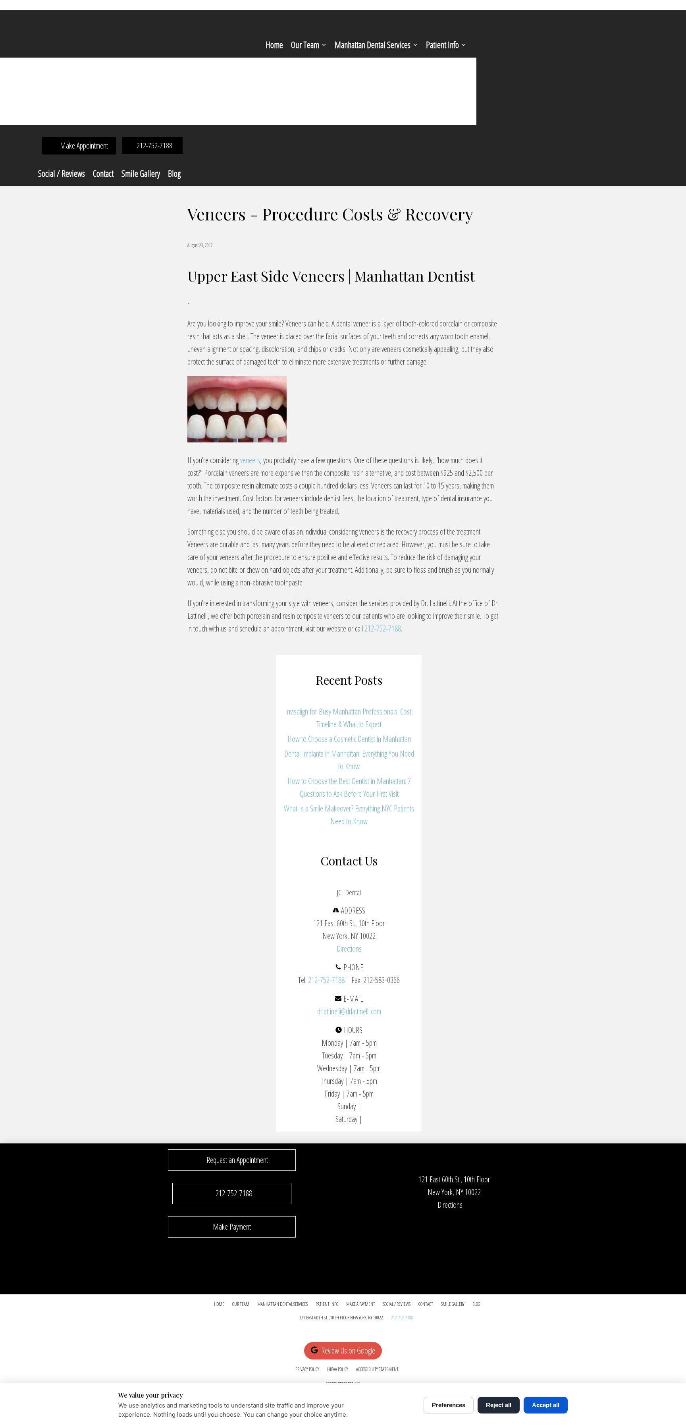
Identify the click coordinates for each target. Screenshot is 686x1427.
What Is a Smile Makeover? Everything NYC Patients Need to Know (349, 814)
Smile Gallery (140, 173)
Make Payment (232, 1226)
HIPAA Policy (337, 1369)
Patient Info (442, 44)
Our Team (305, 44)
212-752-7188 (382, 628)
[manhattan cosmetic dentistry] (237, 439)
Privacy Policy (307, 1369)
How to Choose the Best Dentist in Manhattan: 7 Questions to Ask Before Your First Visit (349, 787)
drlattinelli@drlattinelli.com (349, 1011)
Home (274, 44)
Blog (174, 173)
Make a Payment (360, 1304)
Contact (103, 173)
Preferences (448, 1405)
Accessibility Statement (377, 1369)
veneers (250, 460)
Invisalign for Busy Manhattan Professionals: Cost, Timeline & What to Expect (349, 718)
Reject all (498, 1405)
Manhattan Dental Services (372, 44)
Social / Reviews (61, 173)
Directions (349, 948)
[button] (232, 1160)
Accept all (545, 1405)
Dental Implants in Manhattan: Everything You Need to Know (349, 760)
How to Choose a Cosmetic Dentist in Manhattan (349, 739)
